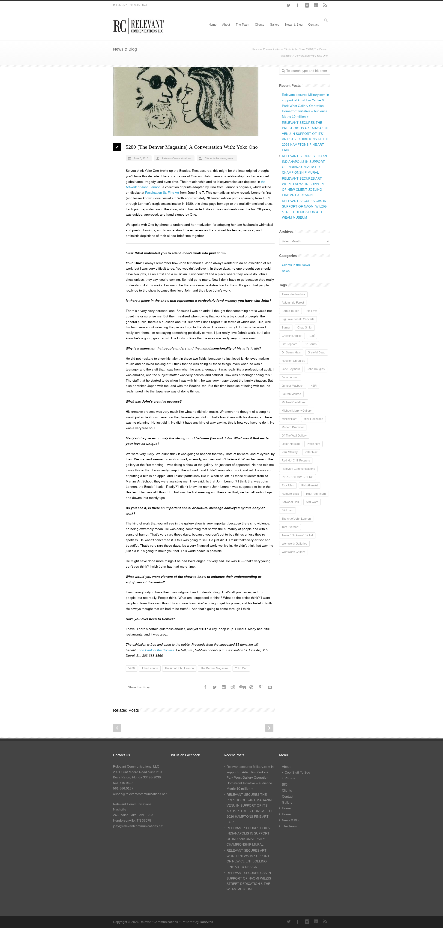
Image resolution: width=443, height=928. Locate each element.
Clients (259, 24)
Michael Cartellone (293, 402)
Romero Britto (290, 493)
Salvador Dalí (290, 502)
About (226, 24)
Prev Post (117, 728)
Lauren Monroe (291, 394)
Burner (286, 327)
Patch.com (313, 444)
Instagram (306, 5)
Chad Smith (304, 327)
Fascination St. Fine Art (162, 192)
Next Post (269, 728)
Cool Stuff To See (297, 772)
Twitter (288, 5)
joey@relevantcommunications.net (138, 826)
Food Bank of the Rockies (155, 650)
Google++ (260, 687)
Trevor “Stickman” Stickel (297, 535)
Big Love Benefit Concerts (298, 319)
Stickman (287, 510)
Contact (313, 24)
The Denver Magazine (214, 668)
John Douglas (316, 369)
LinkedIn (316, 5)
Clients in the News (294, 49)
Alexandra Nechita (293, 294)
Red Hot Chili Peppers (296, 460)
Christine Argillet (292, 335)
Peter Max (311, 452)
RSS (325, 5)
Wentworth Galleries (294, 543)
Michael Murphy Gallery (296, 410)
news (230, 158)
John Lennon (149, 668)
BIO (284, 784)
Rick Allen (288, 485)
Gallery (274, 24)
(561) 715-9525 (131, 5)
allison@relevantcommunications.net (140, 794)
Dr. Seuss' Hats (291, 352)
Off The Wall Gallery (294, 435)
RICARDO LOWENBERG (297, 477)
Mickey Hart (289, 419)
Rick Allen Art (309, 485)
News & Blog (293, 24)
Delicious (251, 687)
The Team (242, 24)
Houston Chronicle (293, 360)
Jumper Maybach (292, 385)
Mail (144, 5)
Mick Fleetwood (313, 419)
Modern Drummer (293, 427)
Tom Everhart (290, 527)
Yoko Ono (241, 668)
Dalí (311, 335)
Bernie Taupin (290, 311)
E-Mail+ (270, 687)
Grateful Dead (316, 352)
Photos (290, 778)
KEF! (314, 385)
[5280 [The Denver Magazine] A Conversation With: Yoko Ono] (194, 101)
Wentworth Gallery (293, 552)
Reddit (233, 687)
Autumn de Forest (293, 302)
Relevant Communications (267, 49)
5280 (131, 668)
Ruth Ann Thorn (316, 493)
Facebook (297, 5)
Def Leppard (289, 344)
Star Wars (312, 502)
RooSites (206, 922)
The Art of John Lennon (179, 668)
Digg (242, 687)
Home (212, 24)
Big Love (311, 311)
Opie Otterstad (291, 444)
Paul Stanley (290, 452)
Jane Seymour (291, 369)
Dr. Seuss (311, 344)
